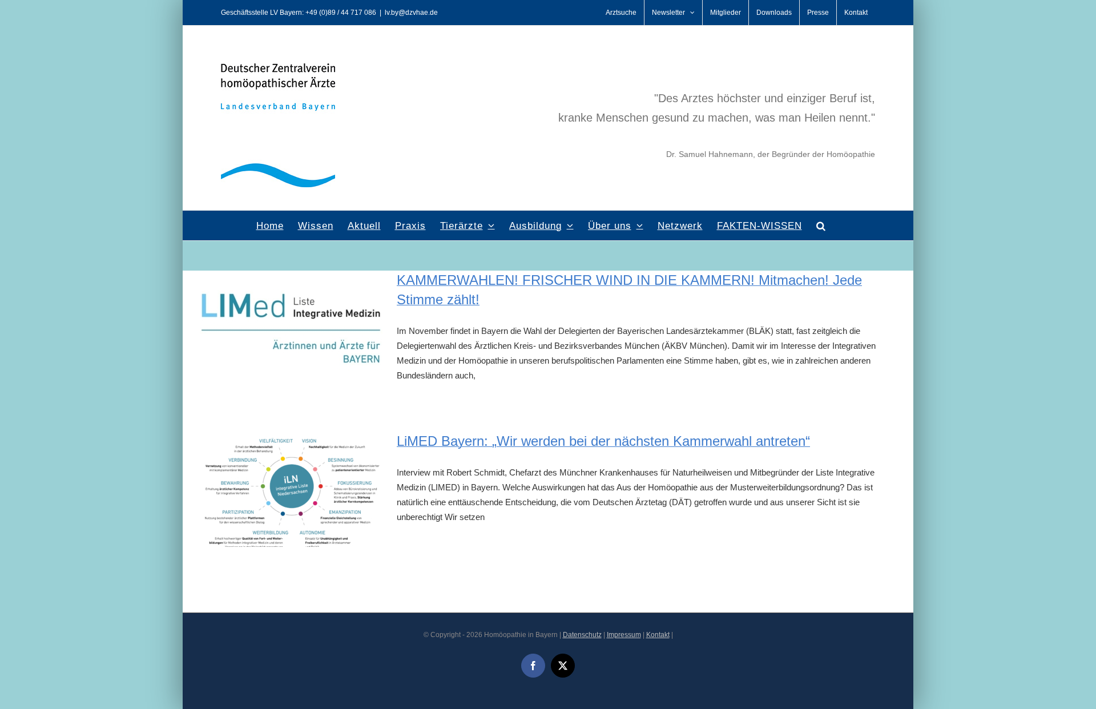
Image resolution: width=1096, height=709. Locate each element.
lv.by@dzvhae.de (411, 13)
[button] (821, 225)
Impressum (624, 635)
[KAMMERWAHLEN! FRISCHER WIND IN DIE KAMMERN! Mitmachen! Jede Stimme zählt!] (291, 328)
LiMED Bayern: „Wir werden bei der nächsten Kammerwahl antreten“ (603, 441)
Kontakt (658, 635)
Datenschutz (582, 635)
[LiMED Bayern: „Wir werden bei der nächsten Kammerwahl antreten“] (291, 489)
